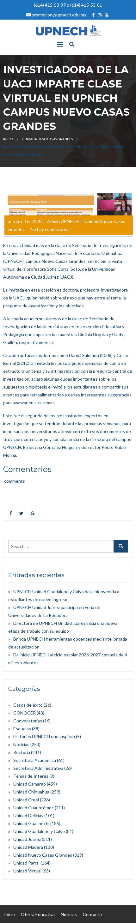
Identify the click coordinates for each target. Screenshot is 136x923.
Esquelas (22, 728)
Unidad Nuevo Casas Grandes (47, 139)
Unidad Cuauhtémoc (33, 807)
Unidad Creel (26, 799)
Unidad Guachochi (31, 823)
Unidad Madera (28, 847)
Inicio (8, 139)
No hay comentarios (50, 229)
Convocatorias (27, 720)
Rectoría (21, 752)
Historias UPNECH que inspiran (44, 736)
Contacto (92, 914)
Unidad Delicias (28, 815)
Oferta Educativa (38, 914)
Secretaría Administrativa (38, 768)
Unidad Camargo (29, 784)
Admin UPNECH (63, 221)
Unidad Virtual (27, 870)
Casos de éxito (28, 705)
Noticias (21, 744)
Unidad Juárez (27, 839)
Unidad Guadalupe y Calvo (39, 831)
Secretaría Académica (34, 760)
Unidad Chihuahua (31, 791)
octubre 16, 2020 (24, 221)
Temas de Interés (30, 776)
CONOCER (24, 712)
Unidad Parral (26, 863)
